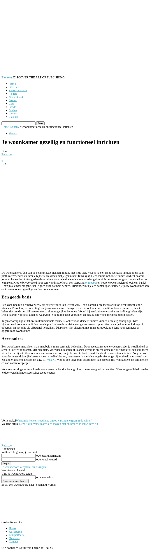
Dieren (13, 100)
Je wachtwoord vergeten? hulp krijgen (23, 467)
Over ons (14, 538)
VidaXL (52, 359)
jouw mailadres (44, 477)
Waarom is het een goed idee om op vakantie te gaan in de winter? (54, 420)
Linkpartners (16, 534)
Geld (11, 103)
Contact (13, 541)
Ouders (13, 110)
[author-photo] (10, 442)
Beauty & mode (18, 90)
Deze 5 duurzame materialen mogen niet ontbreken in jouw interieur (58, 423)
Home (12, 83)
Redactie (6, 154)
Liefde (12, 107)
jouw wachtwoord (46, 459)
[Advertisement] (44, 382)
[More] (91, 170)
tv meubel (91, 282)
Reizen (13, 93)
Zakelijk (13, 117)
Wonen (13, 113)
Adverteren (15, 531)
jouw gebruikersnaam (48, 455)
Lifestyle (14, 87)
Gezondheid (16, 97)
